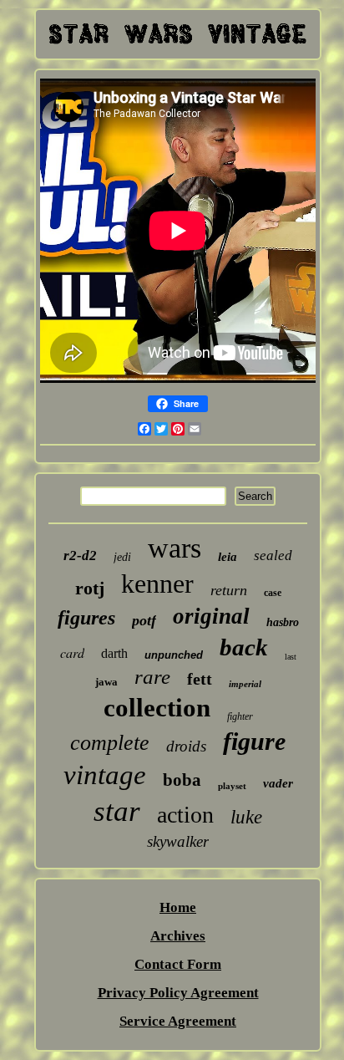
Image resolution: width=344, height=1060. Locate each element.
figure (254, 741)
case (272, 593)
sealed (273, 555)
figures (86, 618)
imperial (245, 684)
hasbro (282, 622)
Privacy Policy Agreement (178, 993)
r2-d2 (80, 555)
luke (246, 817)
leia (227, 556)
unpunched (173, 655)
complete (109, 743)
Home (177, 907)
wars (174, 548)
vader (278, 783)
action (185, 815)
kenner (157, 583)
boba (182, 780)
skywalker (178, 841)
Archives (177, 936)
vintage (104, 775)
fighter (240, 716)
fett (199, 679)
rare (152, 676)
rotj (89, 588)
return (228, 590)
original (211, 616)
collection (157, 707)
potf (144, 620)
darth (114, 653)
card (72, 652)
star (117, 811)
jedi (122, 557)
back (244, 647)
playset (232, 786)
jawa (106, 681)
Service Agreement (177, 1021)
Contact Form (177, 964)
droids (186, 746)
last (290, 656)
